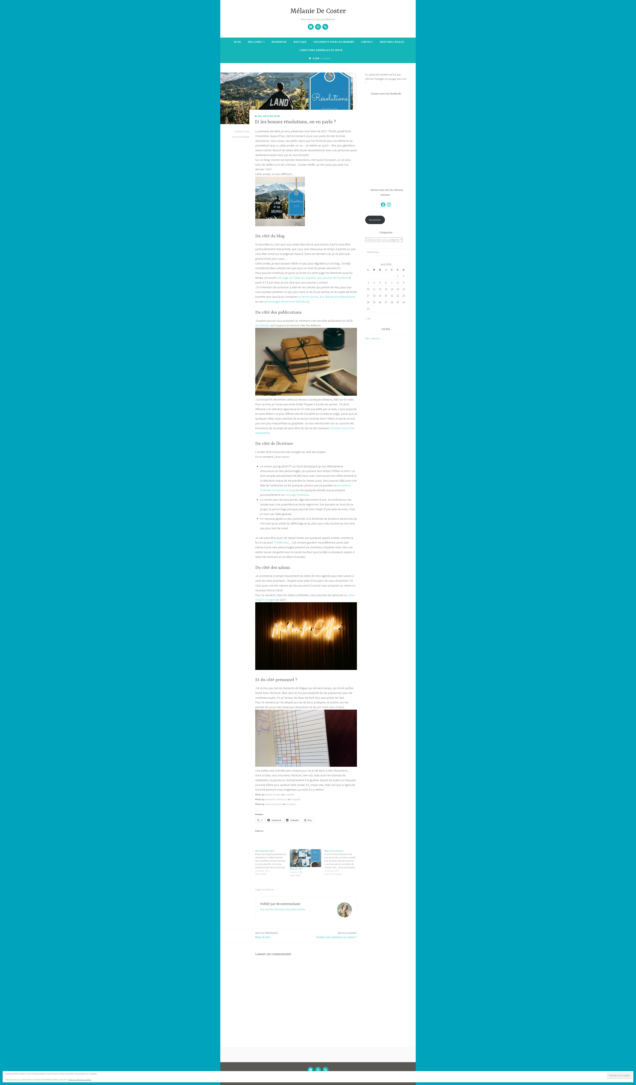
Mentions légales (392, 41)
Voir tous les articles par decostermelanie (282, 909)
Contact (367, 41)
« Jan (368, 318)
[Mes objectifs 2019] (272, 862)
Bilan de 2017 (296, 868)
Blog (237, 41)
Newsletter (375, 219)
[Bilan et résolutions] (341, 862)
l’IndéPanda (281, 542)
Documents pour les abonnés (334, 41)
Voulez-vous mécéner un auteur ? (336, 935)
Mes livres (255, 41)
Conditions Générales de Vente (321, 50)
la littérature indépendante (338, 297)
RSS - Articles (372, 338)
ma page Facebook (297, 495)
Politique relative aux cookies (79, 1079)
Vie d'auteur (271, 116)
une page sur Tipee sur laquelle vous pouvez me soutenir (312, 278)
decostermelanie (240, 137)
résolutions (268, 889)
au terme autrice (308, 297)
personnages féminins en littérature (286, 301)
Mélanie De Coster (318, 11)
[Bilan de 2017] (305, 858)
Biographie (279, 41)
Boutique (300, 41)
